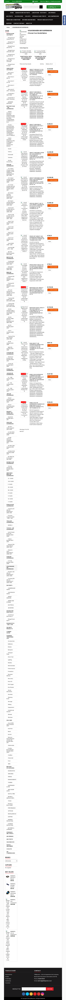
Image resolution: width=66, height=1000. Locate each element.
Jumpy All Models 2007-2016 (10, 365)
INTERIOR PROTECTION (10, 820)
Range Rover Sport (11, 619)
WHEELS (10, 776)
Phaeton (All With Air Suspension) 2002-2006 (10, 574)
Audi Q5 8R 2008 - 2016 (10, 244)
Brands (7, 857)
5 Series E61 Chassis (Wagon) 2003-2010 (11, 285)
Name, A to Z (50, 64)
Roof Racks (11, 687)
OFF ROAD (10, 811)
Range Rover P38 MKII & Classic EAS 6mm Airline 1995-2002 (13, 876)
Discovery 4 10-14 (10, 85)
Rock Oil (10, 681)
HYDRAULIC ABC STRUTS (39, 16)
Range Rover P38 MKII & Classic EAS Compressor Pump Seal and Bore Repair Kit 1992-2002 (13, 899)
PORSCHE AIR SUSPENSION (10, 505)
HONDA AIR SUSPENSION (10, 369)
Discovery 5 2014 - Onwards (11, 90)
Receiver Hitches (10, 675)
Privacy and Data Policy (45, 20)
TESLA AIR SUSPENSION (10, 521)
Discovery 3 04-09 (10, 81)
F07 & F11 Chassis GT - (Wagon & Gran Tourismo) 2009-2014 (11, 292)
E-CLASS (10, 484)
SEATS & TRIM (11, 794)
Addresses (8, 981)
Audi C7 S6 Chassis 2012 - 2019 (10, 228)
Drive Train (10, 657)
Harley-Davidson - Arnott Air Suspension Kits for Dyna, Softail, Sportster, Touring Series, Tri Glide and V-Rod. (11, 117)
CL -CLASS (10, 478)
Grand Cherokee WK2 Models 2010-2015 (10, 407)
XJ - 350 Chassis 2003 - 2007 (10, 390)
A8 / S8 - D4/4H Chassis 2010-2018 (10, 253)
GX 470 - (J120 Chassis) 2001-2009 (10, 428)
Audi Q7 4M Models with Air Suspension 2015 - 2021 (10, 216)
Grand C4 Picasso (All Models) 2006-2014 (10, 359)
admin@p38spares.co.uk (45, 981)
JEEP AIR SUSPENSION (10, 394)
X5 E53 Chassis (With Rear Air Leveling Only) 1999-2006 (10, 319)
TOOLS (9, 801)
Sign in (47, 1)
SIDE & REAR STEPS (10, 790)
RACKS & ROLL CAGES (10, 804)
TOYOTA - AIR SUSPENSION (10, 528)
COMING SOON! (9, 632)
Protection (10, 671)
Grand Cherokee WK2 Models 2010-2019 (10, 400)
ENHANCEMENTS (12, 779)
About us (29, 23)
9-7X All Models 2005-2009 (10, 562)
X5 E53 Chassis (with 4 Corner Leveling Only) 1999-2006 (11, 311)
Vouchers (7, 983)
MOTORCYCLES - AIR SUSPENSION (11, 107)
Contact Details (19, 23)
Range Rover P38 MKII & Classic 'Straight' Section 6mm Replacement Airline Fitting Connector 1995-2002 (13, 883)
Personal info (8, 974)
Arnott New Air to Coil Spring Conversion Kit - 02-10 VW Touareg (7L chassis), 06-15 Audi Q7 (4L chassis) (37, 72)
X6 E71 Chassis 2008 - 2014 (10, 332)
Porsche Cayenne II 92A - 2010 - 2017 (10, 517)
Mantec (10, 663)
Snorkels (10, 694)
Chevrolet (10, 758)
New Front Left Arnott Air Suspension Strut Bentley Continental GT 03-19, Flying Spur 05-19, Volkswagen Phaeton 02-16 (37, 291)
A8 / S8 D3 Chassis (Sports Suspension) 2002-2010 (11, 203)
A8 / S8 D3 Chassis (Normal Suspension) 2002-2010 (10, 195)
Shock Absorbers (9, 690)
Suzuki (9, 149)
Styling (9, 704)
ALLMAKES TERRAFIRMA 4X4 (10, 637)
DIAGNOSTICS (11, 771)
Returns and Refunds (28, 20)
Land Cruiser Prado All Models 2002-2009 (10, 534)
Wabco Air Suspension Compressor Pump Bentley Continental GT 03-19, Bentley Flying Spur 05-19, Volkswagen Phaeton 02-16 (37, 378)
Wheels (10, 714)
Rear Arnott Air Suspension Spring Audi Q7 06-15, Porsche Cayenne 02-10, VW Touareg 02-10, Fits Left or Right (37, 347)
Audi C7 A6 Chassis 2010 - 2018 (10, 223)
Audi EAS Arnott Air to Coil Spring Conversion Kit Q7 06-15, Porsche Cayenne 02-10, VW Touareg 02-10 (37, 206)
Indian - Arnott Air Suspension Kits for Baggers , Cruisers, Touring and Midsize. (11, 142)
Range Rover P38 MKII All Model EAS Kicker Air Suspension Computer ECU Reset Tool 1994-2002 (13, 891)
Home (12, 12)
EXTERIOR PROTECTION (10, 824)
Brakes (10, 647)
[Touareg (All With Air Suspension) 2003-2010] (40, 52)
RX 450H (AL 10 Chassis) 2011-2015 (10, 458)
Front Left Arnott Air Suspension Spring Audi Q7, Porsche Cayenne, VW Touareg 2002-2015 (37, 238)
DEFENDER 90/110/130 (10, 102)
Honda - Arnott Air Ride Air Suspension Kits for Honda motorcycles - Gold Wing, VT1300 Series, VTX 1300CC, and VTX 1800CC (11, 130)
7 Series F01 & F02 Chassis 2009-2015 (11, 338)
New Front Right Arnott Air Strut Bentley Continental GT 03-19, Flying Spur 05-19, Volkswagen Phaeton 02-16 (37, 311)
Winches (10, 717)
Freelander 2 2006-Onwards (11, 98)
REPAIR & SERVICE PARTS (10, 797)
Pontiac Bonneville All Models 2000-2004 (10, 750)
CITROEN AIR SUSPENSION (10, 353)
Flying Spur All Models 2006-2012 (10, 268)
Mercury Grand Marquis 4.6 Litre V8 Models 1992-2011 (10, 740)
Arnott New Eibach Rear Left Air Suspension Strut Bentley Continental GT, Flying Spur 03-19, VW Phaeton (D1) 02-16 (37, 156)
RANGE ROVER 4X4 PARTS (22, 12)
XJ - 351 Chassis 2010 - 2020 (10, 384)
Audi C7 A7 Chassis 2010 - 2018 (10, 234)
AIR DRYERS (11, 608)
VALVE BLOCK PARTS (11, 593)
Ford (9, 761)
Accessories (11, 641)
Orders (7, 976)
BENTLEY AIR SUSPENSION (10, 258)
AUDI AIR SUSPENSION (10, 165)
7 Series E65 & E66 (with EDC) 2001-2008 (11, 299)
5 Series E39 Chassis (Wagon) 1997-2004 (10, 278)
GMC (9, 764)
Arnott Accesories (9, 161)
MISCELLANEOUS (12, 814)
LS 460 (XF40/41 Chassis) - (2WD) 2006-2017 (10, 440)
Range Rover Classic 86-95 (11, 38)
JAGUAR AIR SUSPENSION (10, 374)
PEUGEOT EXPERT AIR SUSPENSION (10, 413)
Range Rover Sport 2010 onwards (11, 60)
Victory (10, 151)
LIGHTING (10, 816)
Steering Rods (9, 698)
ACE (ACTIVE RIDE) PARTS (10, 611)
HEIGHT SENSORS (9, 597)
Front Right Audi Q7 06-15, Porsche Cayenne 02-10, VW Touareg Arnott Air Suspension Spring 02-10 (37, 267)
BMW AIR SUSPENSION (10, 273)
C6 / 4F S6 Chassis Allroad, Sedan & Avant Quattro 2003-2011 (11, 187)
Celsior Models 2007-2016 (10, 540)
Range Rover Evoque (11, 64)
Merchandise (11, 665)
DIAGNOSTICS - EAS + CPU (10, 624)
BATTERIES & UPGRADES (10, 828)
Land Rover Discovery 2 (10, 615)
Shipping (9, 23)
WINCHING (10, 774)
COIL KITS (27, 16)
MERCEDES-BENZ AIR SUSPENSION (10, 474)
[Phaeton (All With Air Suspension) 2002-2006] (26, 52)
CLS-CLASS (11, 481)
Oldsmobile (11, 745)
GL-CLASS (10, 487)
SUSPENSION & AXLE (10, 786)
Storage (10, 701)
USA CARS (9, 720)
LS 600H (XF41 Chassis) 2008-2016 (11, 452)
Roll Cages (11, 684)
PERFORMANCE (12, 808)
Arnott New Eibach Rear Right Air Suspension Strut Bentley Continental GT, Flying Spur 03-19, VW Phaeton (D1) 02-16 (37, 181)
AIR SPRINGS (51, 12)
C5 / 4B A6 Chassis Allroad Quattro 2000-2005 (11, 180)
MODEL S (10, 525)
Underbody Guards (10, 710)
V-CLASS (10, 502)
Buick (9, 731)
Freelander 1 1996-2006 (10, 94)
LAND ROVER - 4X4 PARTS (39, 12)
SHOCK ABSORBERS (10, 845)
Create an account (56, 1)
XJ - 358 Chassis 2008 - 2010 (10, 379)
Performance (11, 668)
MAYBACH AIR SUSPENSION (10, 462)
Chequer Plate (10, 653)
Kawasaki (10, 154)
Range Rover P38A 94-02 (11, 42)
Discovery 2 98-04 (10, 77)
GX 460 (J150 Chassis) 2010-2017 (11, 447)
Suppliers (8, 865)
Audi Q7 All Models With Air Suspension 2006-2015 (10, 210)
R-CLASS (10, 493)
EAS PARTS (9, 585)
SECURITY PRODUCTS (10, 628)
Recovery (10, 678)
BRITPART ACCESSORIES (10, 767)
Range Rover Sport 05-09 (11, 55)
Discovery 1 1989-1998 (10, 73)
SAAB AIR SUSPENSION (10, 557)
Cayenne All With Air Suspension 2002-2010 (10, 510)
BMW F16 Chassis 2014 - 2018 (10, 349)
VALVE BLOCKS (19, 16)
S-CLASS (10, 496)
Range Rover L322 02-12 (11, 46)
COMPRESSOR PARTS (11, 588)
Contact (7, 1)
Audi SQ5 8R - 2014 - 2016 (10, 248)
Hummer (10, 728)
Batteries (10, 644)
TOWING (10, 782)
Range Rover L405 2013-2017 (11, 51)
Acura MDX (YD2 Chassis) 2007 (10, 724)
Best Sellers (9, 872)
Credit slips (8, 978)
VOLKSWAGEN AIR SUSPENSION (10, 568)
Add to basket (52, 71)
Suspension (11, 707)
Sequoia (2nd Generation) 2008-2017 (10, 552)
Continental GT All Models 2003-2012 (10, 263)
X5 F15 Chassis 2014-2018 (10, 343)
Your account (10, 971)
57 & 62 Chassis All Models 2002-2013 (10, 468)
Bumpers (10, 650)
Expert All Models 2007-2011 (10, 418)
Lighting (10, 660)
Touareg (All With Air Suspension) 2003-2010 (10, 580)
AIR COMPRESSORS (53, 16)
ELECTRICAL (11, 605)
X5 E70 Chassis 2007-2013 (10, 327)
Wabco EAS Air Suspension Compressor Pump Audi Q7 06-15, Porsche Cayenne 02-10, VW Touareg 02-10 (37, 405)
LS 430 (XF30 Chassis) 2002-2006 (10, 433)
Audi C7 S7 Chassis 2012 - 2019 (10, 239)
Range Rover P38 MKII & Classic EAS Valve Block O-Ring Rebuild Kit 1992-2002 (13, 931)
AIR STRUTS (9, 16)
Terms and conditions (13, 20)
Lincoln (10, 734)
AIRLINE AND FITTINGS (10, 601)
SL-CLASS (10, 499)
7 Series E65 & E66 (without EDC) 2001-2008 (11, 305)
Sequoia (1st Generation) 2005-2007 (10, 546)
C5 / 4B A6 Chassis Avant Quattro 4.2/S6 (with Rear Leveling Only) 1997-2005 (10, 172)
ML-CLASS (10, 490)
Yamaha (10, 157)
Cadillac (10, 755)
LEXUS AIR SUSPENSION (10, 423)
